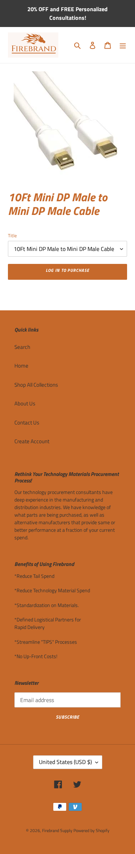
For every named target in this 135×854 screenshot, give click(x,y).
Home (21, 365)
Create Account (31, 441)
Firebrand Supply (57, 830)
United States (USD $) (65, 762)
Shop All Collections (36, 385)
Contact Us (26, 422)
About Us (24, 403)
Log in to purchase (67, 270)
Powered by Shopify (91, 830)
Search (22, 347)
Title (12, 235)
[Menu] (122, 45)
